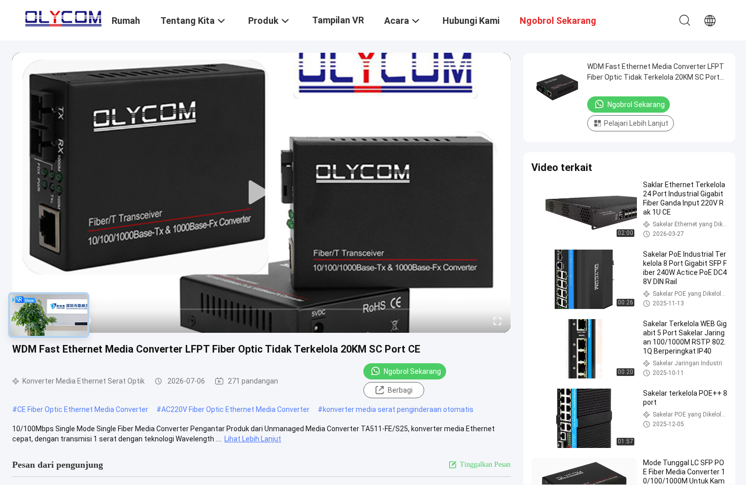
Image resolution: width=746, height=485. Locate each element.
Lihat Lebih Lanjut (252, 439)
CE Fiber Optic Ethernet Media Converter (82, 409)
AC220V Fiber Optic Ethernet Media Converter (235, 409)
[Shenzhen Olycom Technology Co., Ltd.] (63, 16)
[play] (261, 192)
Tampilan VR (338, 20)
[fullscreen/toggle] (497, 320)
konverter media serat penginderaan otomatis (398, 409)
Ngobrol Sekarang (412, 371)
